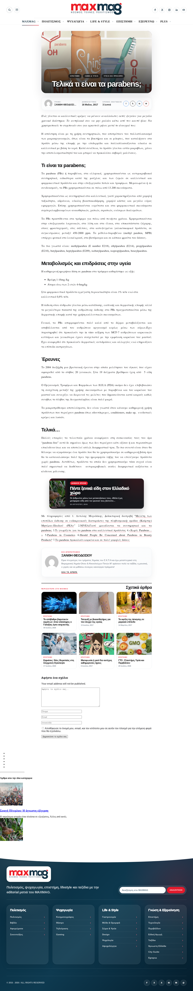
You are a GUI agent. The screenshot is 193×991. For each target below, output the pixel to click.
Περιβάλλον (154, 928)
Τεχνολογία (154, 923)
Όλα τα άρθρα (69, 572)
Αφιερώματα (16, 928)
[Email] (184, 10)
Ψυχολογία (107, 940)
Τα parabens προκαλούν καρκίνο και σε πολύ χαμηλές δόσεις (92, 540)
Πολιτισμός (16, 917)
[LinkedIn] (176, 10)
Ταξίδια (152, 940)
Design (106, 934)
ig (169, 983)
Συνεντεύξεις (16, 934)
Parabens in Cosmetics (61, 535)
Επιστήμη (75, 76)
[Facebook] (155, 10)
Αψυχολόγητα (109, 946)
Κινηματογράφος (65, 917)
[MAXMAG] (96, 9)
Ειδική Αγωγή (155, 934)
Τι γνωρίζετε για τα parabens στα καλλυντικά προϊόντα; (90, 530)
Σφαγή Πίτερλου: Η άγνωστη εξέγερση (24, 810)
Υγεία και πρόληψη (113, 76)
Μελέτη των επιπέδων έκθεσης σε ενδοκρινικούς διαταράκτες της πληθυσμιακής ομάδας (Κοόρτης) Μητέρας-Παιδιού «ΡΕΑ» (96, 520)
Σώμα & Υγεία (91, 76)
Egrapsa (152, 958)
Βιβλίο (13, 923)
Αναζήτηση (176, 890)
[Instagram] (169, 10)
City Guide (153, 952)
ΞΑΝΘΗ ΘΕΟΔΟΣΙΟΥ (76, 555)
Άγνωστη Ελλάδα (157, 946)
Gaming (60, 934)
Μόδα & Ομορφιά (111, 923)
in (139, 104)
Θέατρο (60, 923)
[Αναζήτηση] (9, 10)
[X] (162, 10)
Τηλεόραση (62, 928)
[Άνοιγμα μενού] (17, 10)
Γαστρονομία (109, 917)
